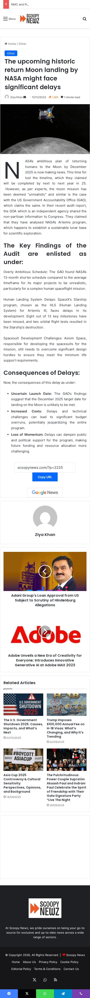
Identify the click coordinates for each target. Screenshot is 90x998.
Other (22, 43)
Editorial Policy (21, 969)
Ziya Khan (16, 97)
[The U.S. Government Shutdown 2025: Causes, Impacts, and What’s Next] (23, 704)
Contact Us (71, 969)
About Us (29, 962)
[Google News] (45, 492)
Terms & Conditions (47, 969)
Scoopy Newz (75, 955)
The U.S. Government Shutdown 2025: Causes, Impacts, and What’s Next (23, 726)
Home (11, 43)
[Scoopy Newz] (30, 18)
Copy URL (45, 477)
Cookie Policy (69, 962)
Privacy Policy (48, 962)
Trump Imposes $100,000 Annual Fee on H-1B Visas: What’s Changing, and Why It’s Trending (66, 728)
